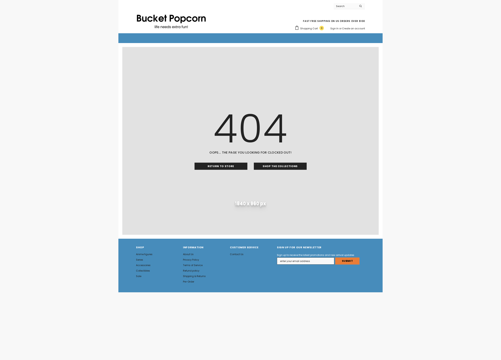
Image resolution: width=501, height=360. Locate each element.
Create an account (353, 28)
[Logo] (171, 19)
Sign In (334, 28)
